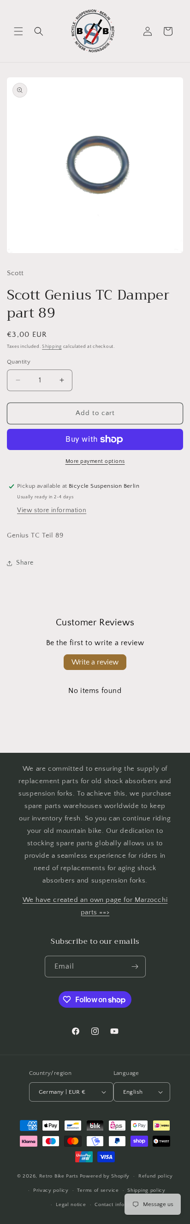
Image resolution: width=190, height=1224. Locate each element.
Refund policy (155, 1176)
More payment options (95, 461)
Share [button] (25, 562)
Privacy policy (51, 1190)
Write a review (95, 662)
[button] (18, 31)
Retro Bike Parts (58, 1176)
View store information (51, 510)
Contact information (118, 1204)
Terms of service (98, 1190)
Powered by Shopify (105, 1176)
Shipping (52, 346)
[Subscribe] (135, 966)
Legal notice (71, 1204)
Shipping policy (146, 1190)
